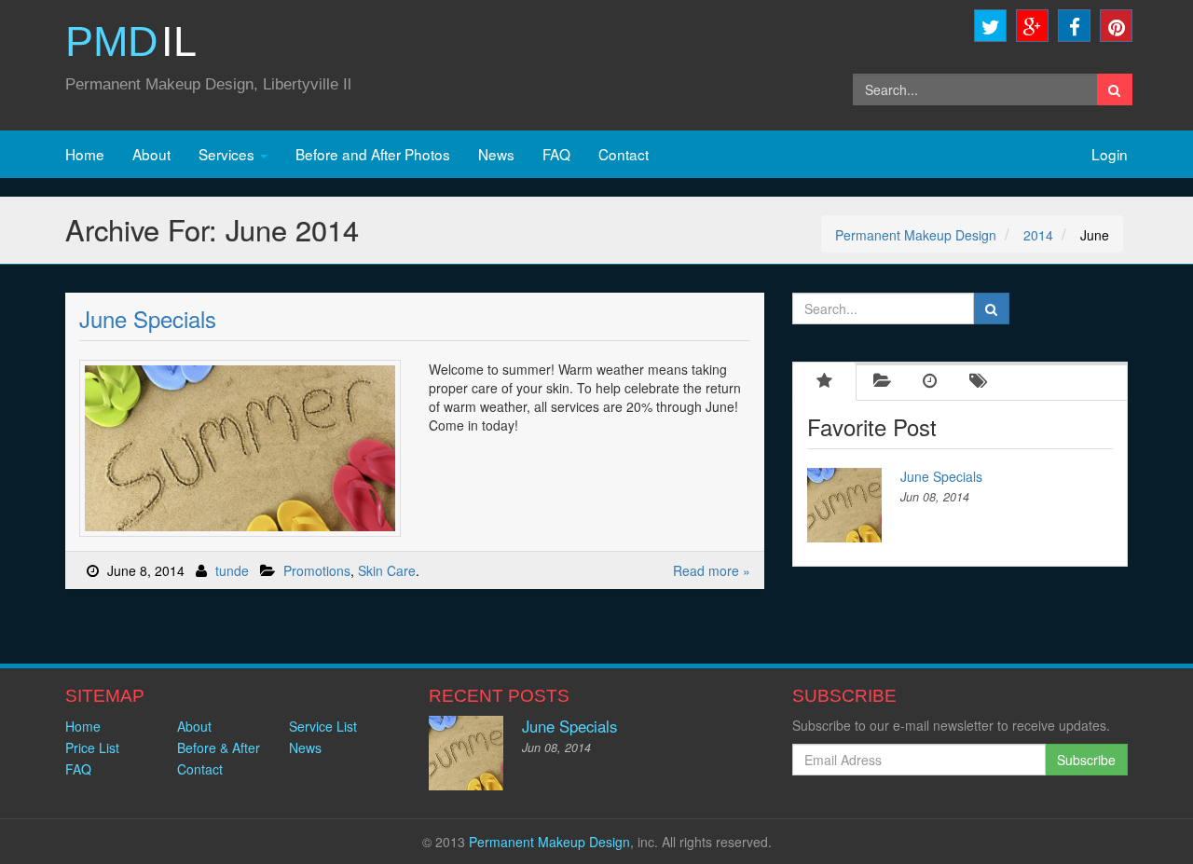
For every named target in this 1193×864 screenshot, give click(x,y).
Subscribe (1086, 759)
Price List (92, 747)
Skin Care (387, 570)
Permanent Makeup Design (915, 235)
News (496, 154)
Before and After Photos (372, 154)
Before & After (218, 747)
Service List (323, 726)
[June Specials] (849, 505)
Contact (623, 154)
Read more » (711, 570)
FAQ (556, 154)
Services (228, 154)
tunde (232, 570)
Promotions (316, 570)
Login (1109, 154)
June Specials (147, 318)
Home (84, 154)
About (151, 154)
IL (131, 41)
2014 (1038, 235)
